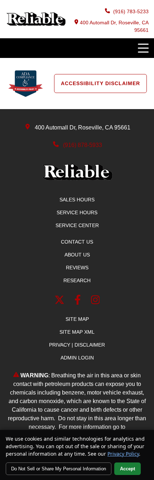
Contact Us (77, 242)
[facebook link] (79, 301)
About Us (77, 255)
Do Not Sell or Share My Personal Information (58, 468)
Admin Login (77, 358)
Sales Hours (77, 199)
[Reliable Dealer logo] (35, 24)
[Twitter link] (60, 301)
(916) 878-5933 (82, 145)
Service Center (77, 225)
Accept (127, 468)
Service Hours (77, 212)
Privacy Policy (123, 453)
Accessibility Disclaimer (100, 83)
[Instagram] (95, 301)
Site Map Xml (77, 332)
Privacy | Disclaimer (77, 345)
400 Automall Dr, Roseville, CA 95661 (114, 26)
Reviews (77, 267)
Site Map (77, 319)
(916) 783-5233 (130, 11)
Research (77, 280)
